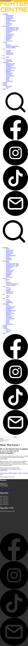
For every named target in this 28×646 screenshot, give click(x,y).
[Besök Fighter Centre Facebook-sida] (15, 139)
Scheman (8, 51)
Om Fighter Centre (10, 63)
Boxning (8, 32)
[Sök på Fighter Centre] (14, 245)
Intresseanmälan (10, 15)
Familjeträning (9, 35)
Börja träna (5, 14)
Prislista (8, 22)
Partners (8, 77)
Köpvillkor (8, 69)
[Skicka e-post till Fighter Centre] (15, 215)
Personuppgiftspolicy (11, 20)
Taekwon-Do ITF (10, 34)
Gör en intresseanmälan (5, 0)
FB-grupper (8, 24)
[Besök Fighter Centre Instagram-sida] (15, 165)
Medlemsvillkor (9, 18)
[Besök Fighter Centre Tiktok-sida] (15, 190)
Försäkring (8, 19)
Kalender (5, 85)
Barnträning (9, 23)
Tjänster (5, 42)
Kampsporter (6, 26)
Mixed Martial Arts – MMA (12, 28)
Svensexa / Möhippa (11, 47)
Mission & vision (10, 70)
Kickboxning (9, 31)
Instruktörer (8, 38)
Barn (4, 58)
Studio (7, 57)
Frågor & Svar (9, 16)
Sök (15, 437)
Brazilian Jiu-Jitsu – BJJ (11, 30)
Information (6, 62)
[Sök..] (15, 114)
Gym (4, 49)
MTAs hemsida (13, 473)
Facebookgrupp (9, 53)
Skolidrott (8, 44)
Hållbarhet (8, 71)
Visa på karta (14, 489)
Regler (7, 79)
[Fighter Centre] (14, 11)
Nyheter (5, 83)
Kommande (8, 86)
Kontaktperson (9, 81)
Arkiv (7, 87)
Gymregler (8, 50)
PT (6, 43)
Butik (4, 89)
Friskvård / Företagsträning (12, 46)
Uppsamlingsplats (10, 75)
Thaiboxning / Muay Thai (12, 27)
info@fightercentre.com (5, 489)
